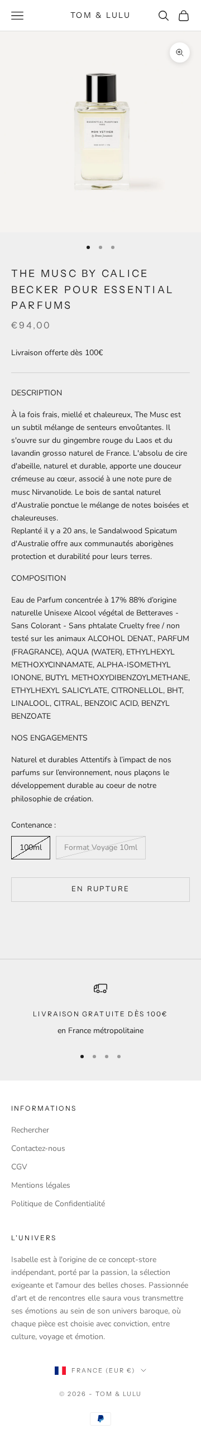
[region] (100, 1009)
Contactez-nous (38, 1148)
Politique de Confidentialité (58, 1203)
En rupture (100, 889)
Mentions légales (40, 1185)
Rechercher (30, 1130)
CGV (19, 1167)
